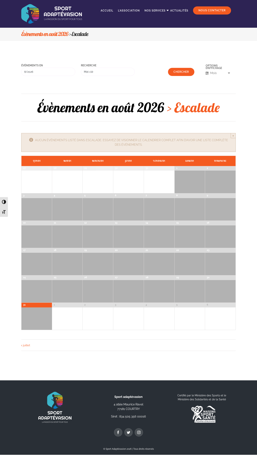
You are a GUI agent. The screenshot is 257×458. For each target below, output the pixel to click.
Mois (213, 73)
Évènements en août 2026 (44, 34)
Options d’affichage (214, 67)
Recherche (88, 65)
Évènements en (32, 65)
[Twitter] (128, 432)
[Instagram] (139, 432)
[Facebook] (118, 432)
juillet (26, 345)
